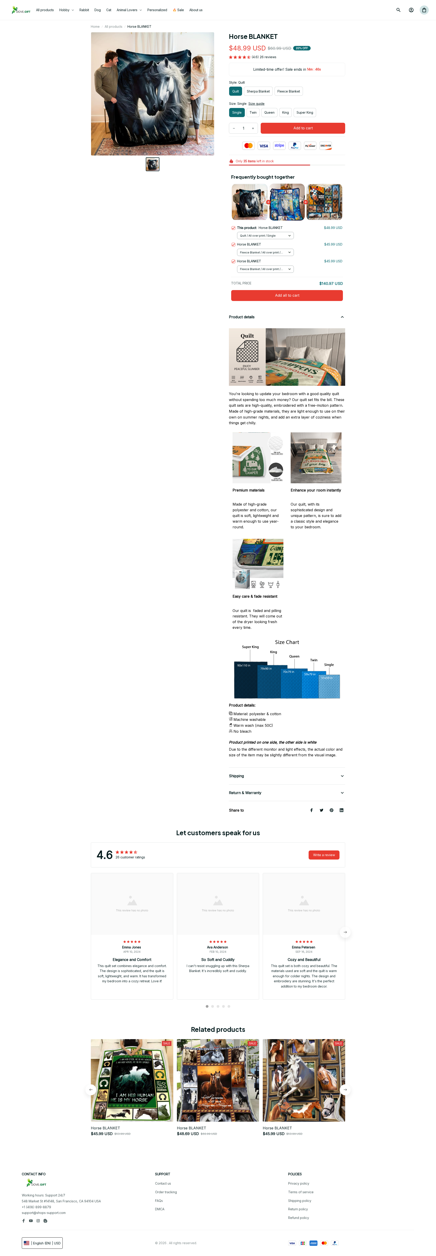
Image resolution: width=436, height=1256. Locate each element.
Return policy (298, 1209)
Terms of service (301, 1192)
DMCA (159, 1209)
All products (113, 26)
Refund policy (298, 1218)
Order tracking (166, 1192)
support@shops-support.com (44, 1213)
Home (95, 26)
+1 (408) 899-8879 (36, 1207)
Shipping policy (299, 1201)
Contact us (163, 1183)
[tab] (207, 1006)
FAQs (159, 1201)
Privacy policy (298, 1183)
